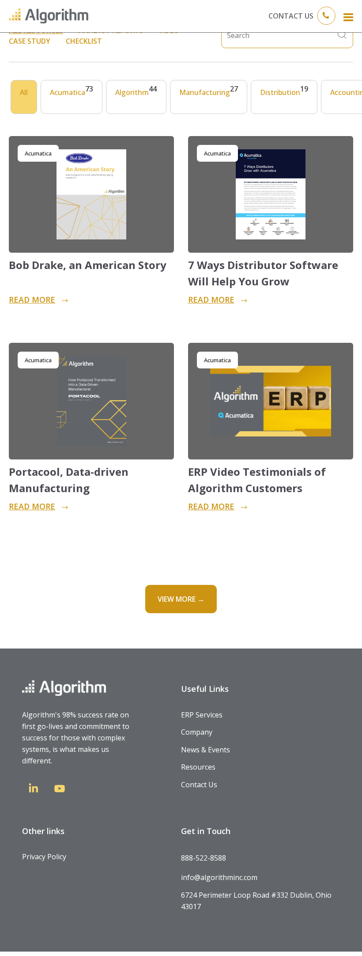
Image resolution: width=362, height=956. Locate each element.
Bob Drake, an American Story (87, 265)
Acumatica (71, 90)
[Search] (342, 35)
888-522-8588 (203, 858)
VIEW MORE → (181, 599)
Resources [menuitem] (198, 767)
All (24, 92)
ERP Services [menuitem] (201, 715)
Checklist (84, 41)
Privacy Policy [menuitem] (44, 856)
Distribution (284, 90)
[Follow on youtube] (60, 790)
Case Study (29, 41)
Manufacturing (208, 90)
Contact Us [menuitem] (199, 784)
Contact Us (290, 16)
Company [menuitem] (196, 732)
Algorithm (136, 90)
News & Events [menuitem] (205, 750)
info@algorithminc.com (219, 877)
